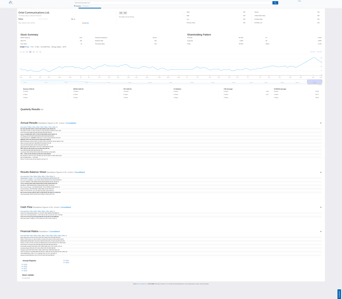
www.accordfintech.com (142, 283)
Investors (86, 6)
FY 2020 (66, 262)
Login (299, 1)
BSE (125, 13)
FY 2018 (24, 266)
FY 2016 (24, 270)
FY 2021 (66, 260)
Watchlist (86, 23)
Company (78, 6)
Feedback (339, 294)
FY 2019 (24, 264)
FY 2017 (24, 268)
